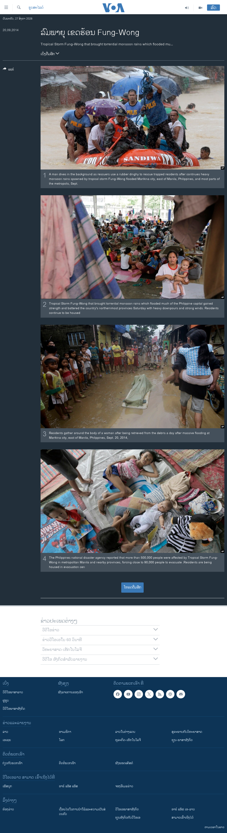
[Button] (8, 70)
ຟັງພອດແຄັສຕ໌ (124, 763)
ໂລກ (62, 740)
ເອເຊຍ (7, 740)
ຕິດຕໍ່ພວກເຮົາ (67, 763)
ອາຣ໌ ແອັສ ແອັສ (68, 786)
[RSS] (160, 694)
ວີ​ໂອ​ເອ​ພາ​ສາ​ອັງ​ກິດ (127, 809)
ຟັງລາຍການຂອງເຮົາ (70, 692)
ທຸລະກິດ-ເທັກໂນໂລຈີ (128, 740)
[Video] (200, 7)
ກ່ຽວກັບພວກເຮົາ (12, 763)
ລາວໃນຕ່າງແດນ (125, 731)
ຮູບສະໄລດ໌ (36, 7)
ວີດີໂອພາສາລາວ (13, 692)
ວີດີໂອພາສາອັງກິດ (14, 708)
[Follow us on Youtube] (128, 694)
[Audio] (187, 7)
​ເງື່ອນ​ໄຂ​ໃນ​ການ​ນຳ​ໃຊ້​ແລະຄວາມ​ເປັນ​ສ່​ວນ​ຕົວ (82, 811)
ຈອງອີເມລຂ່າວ (124, 786)
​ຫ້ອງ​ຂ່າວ (8, 809)
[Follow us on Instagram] (139, 694)
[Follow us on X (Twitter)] (149, 694)
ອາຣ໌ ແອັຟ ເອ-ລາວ (183, 809)
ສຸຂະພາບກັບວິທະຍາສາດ (187, 731)
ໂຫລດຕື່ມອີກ (132, 587)
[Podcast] (170, 694)
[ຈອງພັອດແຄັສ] (180, 694)
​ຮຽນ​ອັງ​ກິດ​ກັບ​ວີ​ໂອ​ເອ (127, 817)
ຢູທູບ (6, 700)
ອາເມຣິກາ (65, 731)
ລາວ (5, 731)
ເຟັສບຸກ (7, 786)
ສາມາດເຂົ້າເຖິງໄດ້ (183, 817)
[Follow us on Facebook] (118, 694)
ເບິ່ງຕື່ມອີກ (48, 54)
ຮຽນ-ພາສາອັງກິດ (182, 740)
